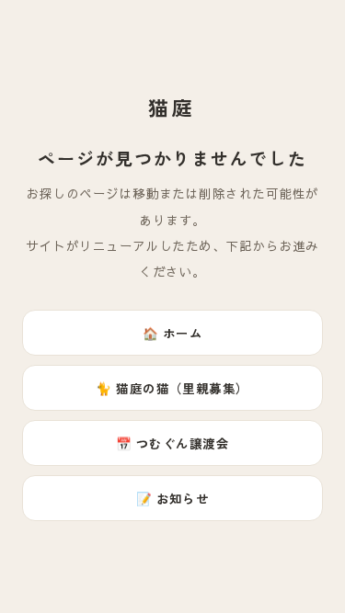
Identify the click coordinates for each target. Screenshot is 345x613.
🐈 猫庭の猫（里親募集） (172, 388)
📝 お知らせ (173, 498)
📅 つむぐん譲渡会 (172, 443)
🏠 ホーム (172, 333)
